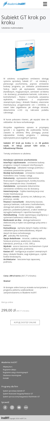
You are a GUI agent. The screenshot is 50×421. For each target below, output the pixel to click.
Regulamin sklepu (9, 370)
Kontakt (6, 378)
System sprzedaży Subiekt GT (14, 391)
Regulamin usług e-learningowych (15, 372)
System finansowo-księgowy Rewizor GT (18, 394)
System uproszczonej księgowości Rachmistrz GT (21, 396)
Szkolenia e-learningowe (12, 375)
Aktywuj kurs (7, 367)
